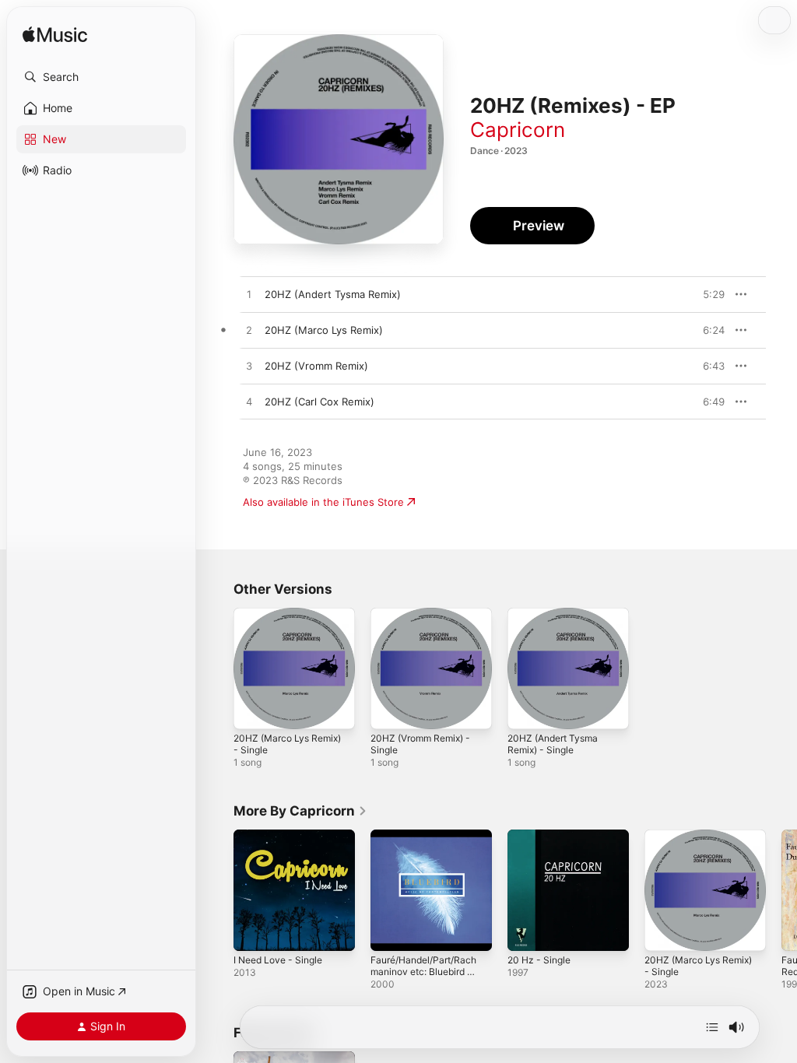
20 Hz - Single (539, 960)
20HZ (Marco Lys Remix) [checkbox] (324, 330)
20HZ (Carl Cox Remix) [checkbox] (319, 401)
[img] (55, 35)
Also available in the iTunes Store (323, 502)
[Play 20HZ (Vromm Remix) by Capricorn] (249, 367)
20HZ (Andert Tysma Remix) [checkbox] (333, 294)
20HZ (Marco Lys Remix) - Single (287, 744)
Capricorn (517, 130)
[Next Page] (781, 890)
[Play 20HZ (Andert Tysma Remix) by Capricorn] (249, 295)
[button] (101, 77)
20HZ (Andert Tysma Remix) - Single (552, 744)
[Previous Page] (218, 890)
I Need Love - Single (277, 960)
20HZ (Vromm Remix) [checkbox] (316, 366)
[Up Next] (712, 1027)
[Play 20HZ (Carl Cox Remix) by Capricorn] (249, 402)
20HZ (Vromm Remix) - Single (420, 744)
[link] (300, 810)
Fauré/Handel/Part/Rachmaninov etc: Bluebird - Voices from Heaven (423, 971)
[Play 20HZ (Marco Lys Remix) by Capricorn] (249, 331)
